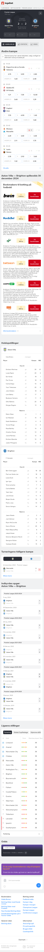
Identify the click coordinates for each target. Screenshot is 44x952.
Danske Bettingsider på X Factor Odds (11, 914)
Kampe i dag (27, 902)
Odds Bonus (6, 899)
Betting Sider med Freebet (8, 907)
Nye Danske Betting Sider (11, 911)
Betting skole (6, 923)
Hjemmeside (5, 8)
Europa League (28, 910)
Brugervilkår (27, 929)
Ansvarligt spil (28, 923)
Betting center (15, 8)
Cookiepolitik (28, 932)
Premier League (27, 8)
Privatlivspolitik (29, 926)
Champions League (30, 907)
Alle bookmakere (11, 331)
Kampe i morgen (29, 905)
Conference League (30, 913)
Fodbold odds (28, 899)
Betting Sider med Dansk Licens (10, 903)
